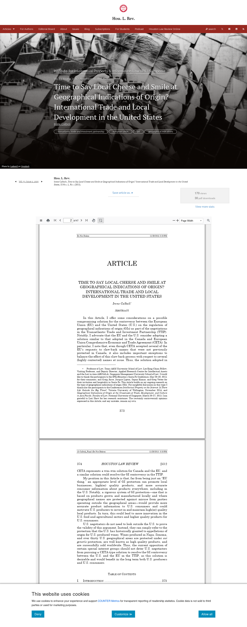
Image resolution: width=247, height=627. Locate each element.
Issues (75, 29)
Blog (87, 29)
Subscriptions (102, 29)
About (63, 29)
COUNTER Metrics (109, 601)
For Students (122, 29)
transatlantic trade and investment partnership (81, 131)
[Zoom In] (177, 220)
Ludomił (14, 166)
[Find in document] (208, 220)
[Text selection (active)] (100, 220)
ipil (138, 131)
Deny (39, 614)
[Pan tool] (93, 220)
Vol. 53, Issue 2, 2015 (66, 78)
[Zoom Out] (174, 220)
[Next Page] (81, 220)
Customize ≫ (125, 614)
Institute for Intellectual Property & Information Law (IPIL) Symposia (109, 71)
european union (120, 131)
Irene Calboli (62, 124)
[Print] (48, 220)
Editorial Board (47, 29)
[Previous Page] (60, 220)
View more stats (204, 206)
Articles (7, 29)
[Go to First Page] (55, 220)
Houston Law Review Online (164, 29)
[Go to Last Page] (86, 220)
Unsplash (25, 166)
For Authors (26, 29)
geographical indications (160, 131)
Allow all (208, 614)
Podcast (139, 29)
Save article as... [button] (122, 192)
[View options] (41, 220)
